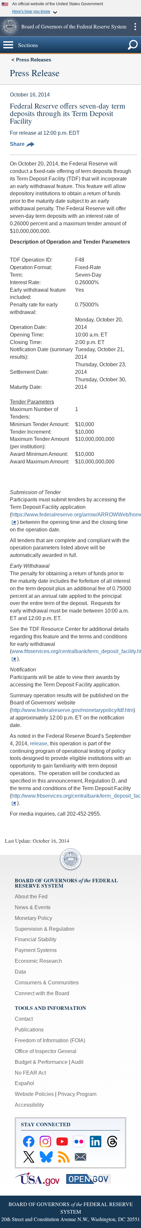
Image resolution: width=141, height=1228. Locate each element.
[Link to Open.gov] (91, 1178)
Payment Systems (36, 950)
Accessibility (29, 1105)
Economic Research (38, 961)
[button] (10, 26)
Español (24, 1083)
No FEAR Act (30, 1073)
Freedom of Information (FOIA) (50, 1040)
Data (20, 972)
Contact (24, 1019)
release (38, 743)
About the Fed (31, 896)
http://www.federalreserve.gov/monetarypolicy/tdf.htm (72, 710)
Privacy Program (77, 1094)
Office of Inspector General (45, 1051)
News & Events (32, 907)
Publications (29, 1029)
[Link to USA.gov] (40, 1178)
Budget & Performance (41, 1062)
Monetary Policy (33, 918)
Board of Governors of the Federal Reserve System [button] (73, 26)
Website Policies (34, 1094)
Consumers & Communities (47, 982)
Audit (77, 1062)
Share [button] (17, 144)
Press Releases (33, 59)
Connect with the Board (42, 993)
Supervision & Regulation (44, 929)
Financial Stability (35, 939)
